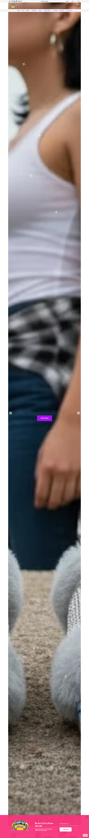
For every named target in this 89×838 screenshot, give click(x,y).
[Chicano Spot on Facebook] (11, 1)
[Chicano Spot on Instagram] (16, 1)
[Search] (72, 6)
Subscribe (66, 829)
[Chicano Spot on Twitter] (13, 1)
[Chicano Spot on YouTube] (15, 1)
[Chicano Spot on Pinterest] (18, 1)
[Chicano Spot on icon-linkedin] (20, 1)
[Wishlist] (75, 6)
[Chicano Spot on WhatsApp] (21, 1)
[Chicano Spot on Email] (9, 1)
